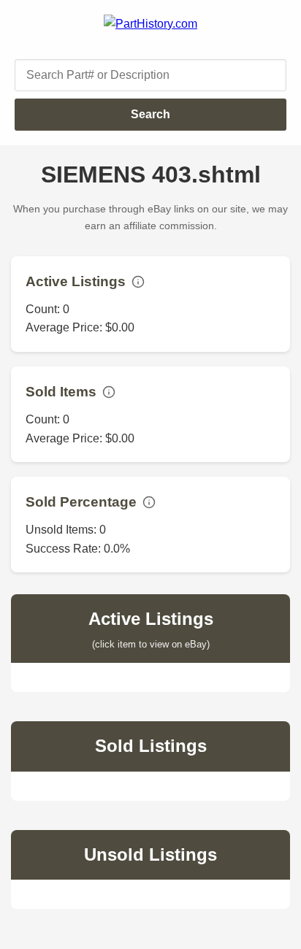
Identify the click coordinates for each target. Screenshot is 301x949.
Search (150, 114)
